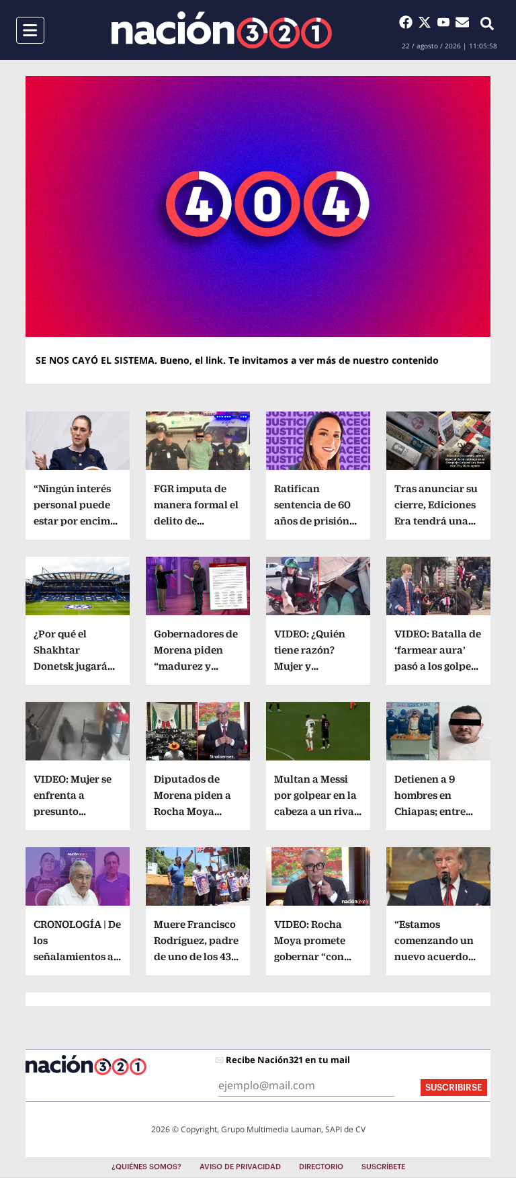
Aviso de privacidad (240, 1167)
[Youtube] (446, 22)
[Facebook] (408, 22)
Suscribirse (453, 1087)
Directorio (321, 1167)
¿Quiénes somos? (146, 1167)
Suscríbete (383, 1167)
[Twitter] (427, 22)
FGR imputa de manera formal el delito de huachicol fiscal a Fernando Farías (197, 521)
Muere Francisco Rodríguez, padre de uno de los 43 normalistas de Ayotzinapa (196, 956)
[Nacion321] (222, 30)
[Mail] (462, 22)
